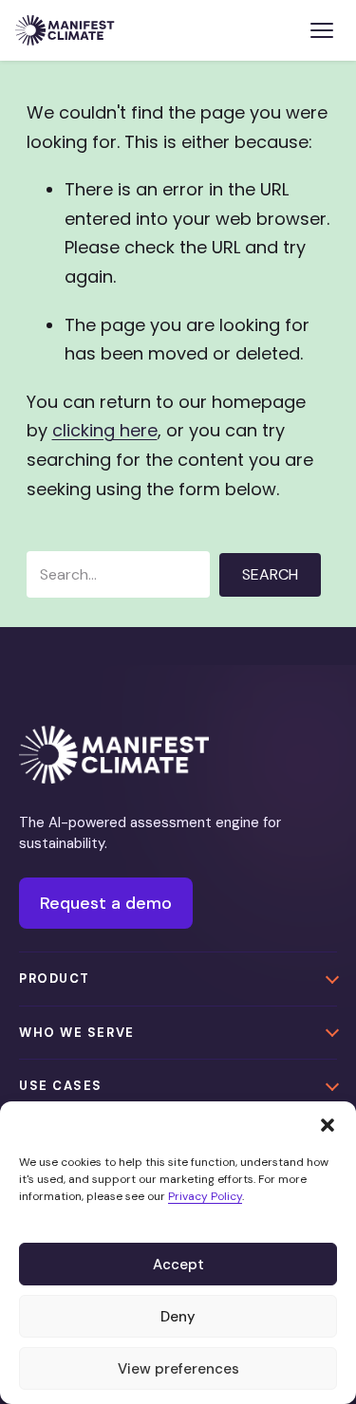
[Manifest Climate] (114, 755)
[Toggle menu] (322, 30)
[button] (327, 1125)
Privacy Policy (205, 1196)
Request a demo (106, 903)
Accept (178, 1264)
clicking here (105, 430)
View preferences (178, 1368)
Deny (178, 1316)
